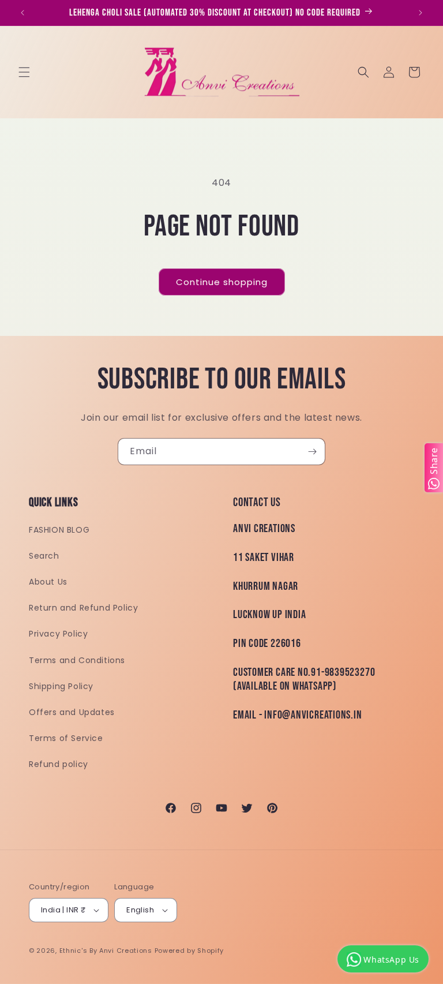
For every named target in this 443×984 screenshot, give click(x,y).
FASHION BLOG (59, 530)
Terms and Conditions (77, 660)
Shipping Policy (61, 686)
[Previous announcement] (22, 12)
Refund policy (58, 764)
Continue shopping (222, 282)
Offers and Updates (72, 712)
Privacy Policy (58, 633)
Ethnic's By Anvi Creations (105, 950)
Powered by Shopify (189, 950)
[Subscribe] (312, 451)
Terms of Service (66, 738)
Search (44, 556)
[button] (24, 72)
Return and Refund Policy (83, 607)
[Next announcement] (420, 12)
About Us (48, 582)
